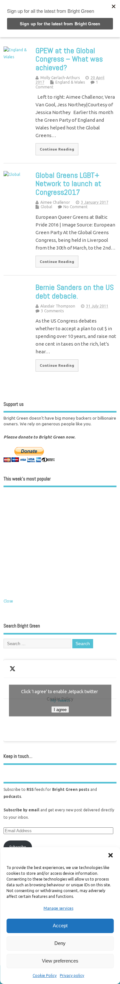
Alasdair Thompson (57, 306)
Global (46, 207)
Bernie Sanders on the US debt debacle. (75, 291)
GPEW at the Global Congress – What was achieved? (69, 58)
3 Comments (52, 311)
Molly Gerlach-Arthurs (60, 78)
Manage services (58, 908)
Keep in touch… (18, 756)
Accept (60, 925)
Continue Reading (57, 149)
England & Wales (70, 82)
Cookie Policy (45, 975)
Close (8, 601)
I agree (60, 709)
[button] (110, 855)
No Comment (75, 207)
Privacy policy (72, 975)
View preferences (60, 961)
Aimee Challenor (55, 202)
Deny (60, 943)
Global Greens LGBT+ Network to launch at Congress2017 (68, 183)
